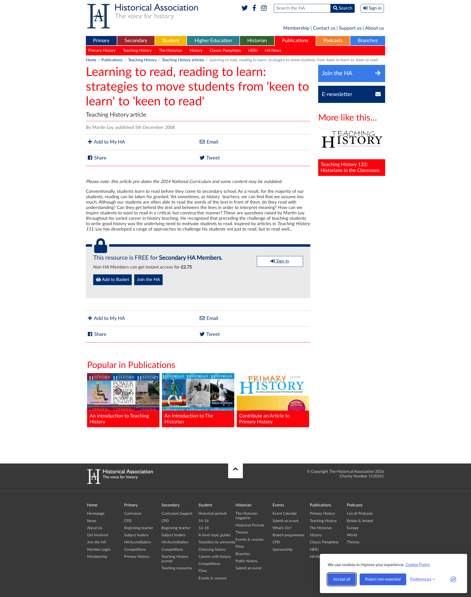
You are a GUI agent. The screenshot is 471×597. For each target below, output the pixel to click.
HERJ (253, 50)
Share (99, 158)
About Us (94, 528)
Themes (242, 532)
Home (91, 60)
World (352, 535)
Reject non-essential (383, 579)
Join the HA (148, 280)
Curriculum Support (176, 513)
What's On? (282, 528)
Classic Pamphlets (225, 50)
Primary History (102, 50)
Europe (352, 528)
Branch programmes (288, 535)
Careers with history (214, 557)
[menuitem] (101, 41)
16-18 (203, 528)
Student (170, 40)
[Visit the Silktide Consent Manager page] (453, 579)
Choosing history (212, 549)
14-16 (203, 521)
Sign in (282, 261)
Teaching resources (176, 568)
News (91, 521)
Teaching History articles (183, 60)
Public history (247, 561)
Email (211, 142)
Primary (101, 40)
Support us (350, 28)
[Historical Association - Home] (120, 483)
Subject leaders (136, 535)
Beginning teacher (138, 528)
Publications (295, 40)
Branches (368, 40)
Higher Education (213, 40)
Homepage (96, 513)
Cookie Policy (418, 564)
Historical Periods (250, 525)
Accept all (341, 579)
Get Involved (97, 535)
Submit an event (248, 568)
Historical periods (212, 513)
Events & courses (212, 578)
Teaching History (137, 50)
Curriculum (133, 513)
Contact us (324, 28)
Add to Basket (115, 280)
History (196, 50)
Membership (296, 28)
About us (374, 28)
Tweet (212, 158)
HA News (273, 50)
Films (202, 571)
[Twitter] (245, 8)
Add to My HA (109, 142)
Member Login (98, 549)
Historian (257, 40)
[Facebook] (254, 8)
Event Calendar (285, 513)
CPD (127, 521)
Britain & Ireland (360, 521)
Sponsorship (282, 549)
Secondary (136, 40)
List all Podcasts (360, 513)
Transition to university (217, 542)
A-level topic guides (214, 535)
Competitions (135, 549)
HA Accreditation (137, 542)
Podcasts (333, 40)
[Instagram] (264, 8)
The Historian (170, 50)
